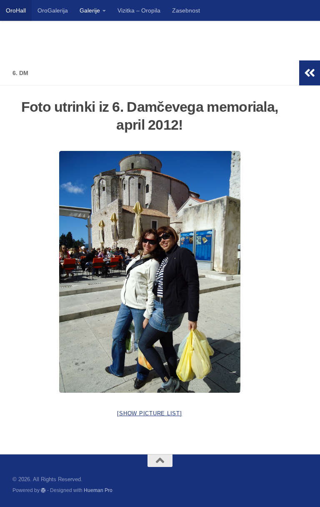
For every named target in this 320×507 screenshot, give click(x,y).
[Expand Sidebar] (309, 72)
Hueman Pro (98, 490)
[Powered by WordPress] (43, 490)
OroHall (16, 10)
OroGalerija (53, 10)
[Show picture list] (149, 413)
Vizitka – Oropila (139, 10)
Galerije (90, 10)
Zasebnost (186, 10)
